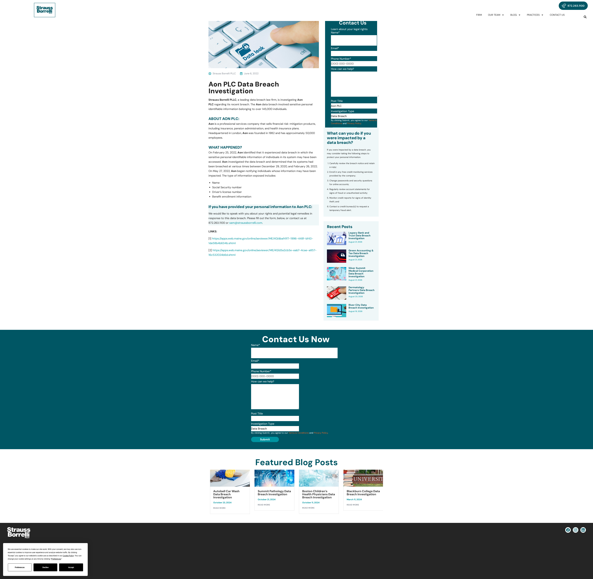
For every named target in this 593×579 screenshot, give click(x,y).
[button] (585, 16)
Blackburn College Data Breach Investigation (318, 493)
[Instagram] (575, 530)
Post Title (337, 101)
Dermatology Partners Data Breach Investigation (361, 290)
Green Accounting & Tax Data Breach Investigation (361, 253)
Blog (513, 14)
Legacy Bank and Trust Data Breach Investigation (359, 235)
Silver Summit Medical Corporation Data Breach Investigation (361, 272)
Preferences (20, 567)
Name (335, 32)
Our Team (494, 14)
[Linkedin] (583, 530)
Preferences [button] (56, 559)
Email (335, 48)
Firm (479, 14)
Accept (71, 567)
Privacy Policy (354, 123)
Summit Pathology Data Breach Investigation (229, 493)
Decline (45, 567)
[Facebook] (568, 530)
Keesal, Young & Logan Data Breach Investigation (362, 494)
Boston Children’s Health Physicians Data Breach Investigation (274, 494)
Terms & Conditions (298, 432)
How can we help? (342, 69)
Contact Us (557, 14)
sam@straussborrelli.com (245, 223)
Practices (533, 14)
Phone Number (341, 59)
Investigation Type (342, 111)
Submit (265, 439)
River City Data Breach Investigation (361, 306)
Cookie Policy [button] (68, 556)
